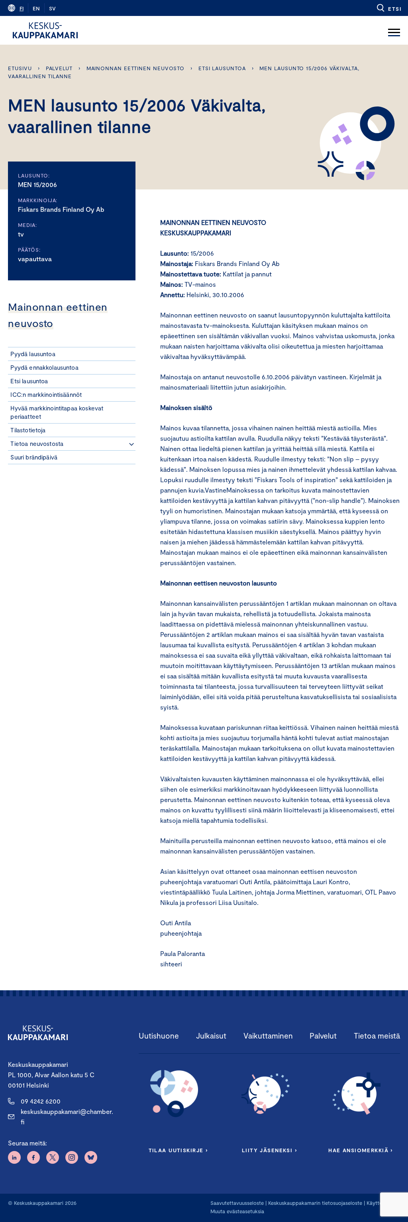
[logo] (45, 30)
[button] (388, 8)
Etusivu (19, 68)
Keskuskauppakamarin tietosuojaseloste (314, 1203)
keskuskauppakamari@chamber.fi (67, 1116)
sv (52, 8)
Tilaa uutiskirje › (178, 1150)
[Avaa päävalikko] (394, 30)
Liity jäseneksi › (269, 1150)
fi (22, 8)
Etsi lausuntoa (222, 68)
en (36, 8)
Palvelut (59, 68)
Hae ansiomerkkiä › (360, 1150)
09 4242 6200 (41, 1101)
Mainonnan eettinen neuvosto (135, 68)
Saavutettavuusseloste (237, 1203)
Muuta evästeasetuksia (237, 1211)
